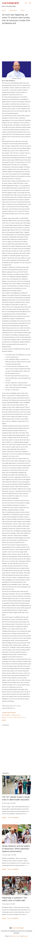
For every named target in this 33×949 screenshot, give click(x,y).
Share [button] (4, 720)
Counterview (10, 3)
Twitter (13, 936)
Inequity (5, 717)
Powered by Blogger (18, 928)
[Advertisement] (16, 42)
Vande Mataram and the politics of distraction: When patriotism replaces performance (16, 848)
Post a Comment (13, 817)
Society (23, 717)
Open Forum (13, 10)
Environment (6, 715)
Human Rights (16, 715)
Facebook (18, 936)
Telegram (25, 936)
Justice (11, 717)
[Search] (26, 3)
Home (3, 10)
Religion (17, 717)
